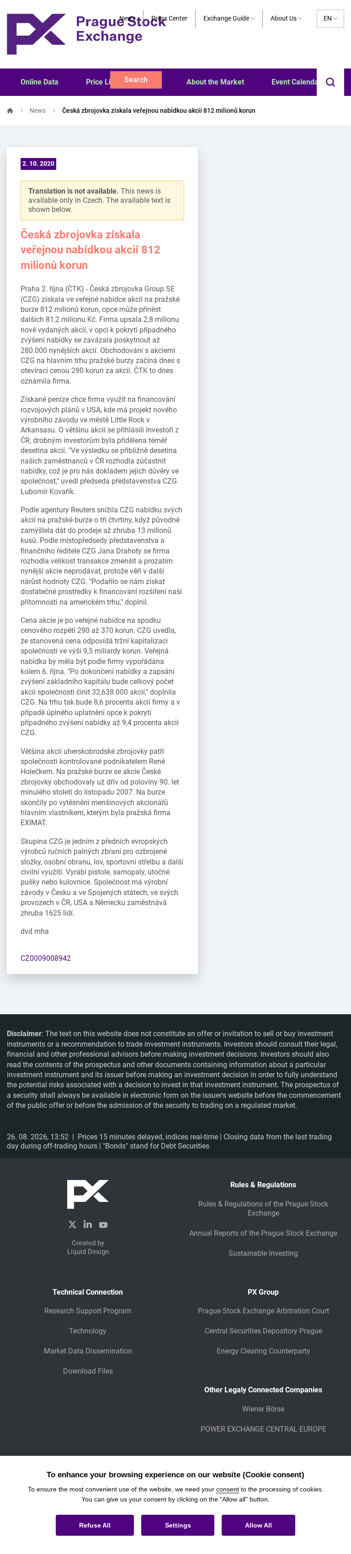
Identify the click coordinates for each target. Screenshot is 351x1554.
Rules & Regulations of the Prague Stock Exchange (263, 1208)
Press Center (169, 18)
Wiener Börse (263, 1409)
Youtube (103, 1224)
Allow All (258, 1525)
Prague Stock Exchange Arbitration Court (263, 1310)
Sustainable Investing (263, 1253)
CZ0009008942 (46, 958)
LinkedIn (88, 1224)
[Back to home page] (86, 33)
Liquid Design (88, 1252)
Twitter (72, 1224)
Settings (178, 1525)
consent (227, 1489)
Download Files (88, 1371)
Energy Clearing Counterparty (263, 1351)
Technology (87, 1331)
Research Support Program (87, 1310)
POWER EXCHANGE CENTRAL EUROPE (263, 1429)
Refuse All (95, 1525)
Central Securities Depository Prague (263, 1331)
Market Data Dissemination (88, 1351)
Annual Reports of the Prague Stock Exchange (263, 1233)
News (127, 18)
